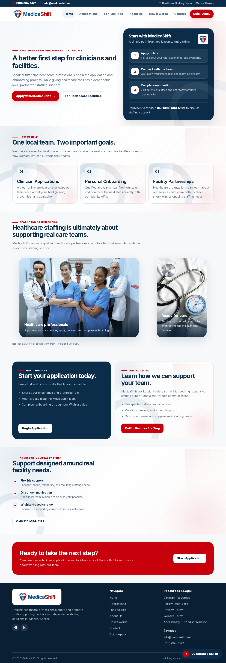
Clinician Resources (177, 597)
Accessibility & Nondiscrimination (185, 622)
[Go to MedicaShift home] (32, 14)
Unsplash (73, 343)
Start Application (190, 558)
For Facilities (113, 14)
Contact (180, 14)
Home (69, 14)
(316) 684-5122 (174, 643)
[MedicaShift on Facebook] (15, 627)
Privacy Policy (173, 610)
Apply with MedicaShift (35, 96)
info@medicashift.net (177, 637)
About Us (136, 14)
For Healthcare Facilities (83, 96)
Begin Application (35, 428)
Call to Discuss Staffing (142, 428)
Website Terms (173, 616)
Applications (88, 14)
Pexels (59, 343)
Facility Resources (176, 604)
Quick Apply (201, 14)
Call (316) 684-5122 (171, 108)
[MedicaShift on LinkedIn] (24, 627)
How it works (158, 14)
